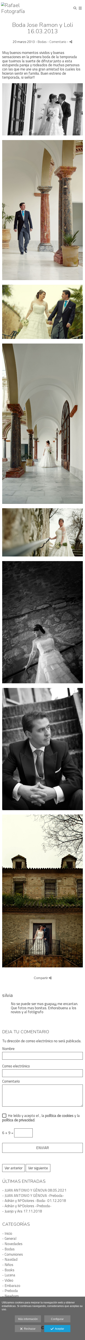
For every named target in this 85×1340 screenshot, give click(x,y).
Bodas (42, 41)
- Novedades (12, 1244)
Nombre (8, 1049)
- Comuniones (12, 1254)
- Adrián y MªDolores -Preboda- (26, 1206)
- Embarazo (11, 1285)
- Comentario (57, 41)
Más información (28, 1319)
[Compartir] (71, 41)
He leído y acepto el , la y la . (41, 1118)
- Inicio (7, 1233)
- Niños (7, 1265)
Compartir (41, 978)
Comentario (11, 1081)
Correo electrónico (16, 1066)
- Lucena (8, 1275)
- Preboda (10, 1291)
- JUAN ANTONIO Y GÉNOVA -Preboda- (33, 1195)
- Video (7, 1280)
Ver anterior (13, 1168)
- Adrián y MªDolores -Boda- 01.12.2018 (34, 1200)
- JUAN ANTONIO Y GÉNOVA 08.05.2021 (34, 1190)
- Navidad (9, 1259)
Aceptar (59, 1328)
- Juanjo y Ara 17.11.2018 (22, 1211)
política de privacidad (18, 1120)
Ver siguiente (38, 1168)
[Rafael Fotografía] (21, 8)
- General (9, 1238)
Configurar (57, 1319)
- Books (8, 1270)
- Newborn (10, 1296)
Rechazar (29, 1328)
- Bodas (8, 1249)
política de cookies (59, 1115)
